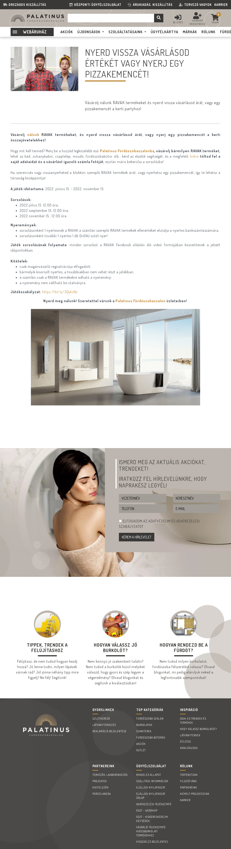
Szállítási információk (152, 781)
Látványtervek (190, 735)
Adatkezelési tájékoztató (153, 804)
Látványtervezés (104, 725)
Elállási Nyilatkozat (150, 787)
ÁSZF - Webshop (146, 810)
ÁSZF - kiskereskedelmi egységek (152, 819)
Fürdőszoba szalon (150, 718)
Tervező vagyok (198, 5)
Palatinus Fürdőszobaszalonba (127, 151)
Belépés (178, 22)
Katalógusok (189, 748)
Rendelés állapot (148, 774)
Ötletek (185, 741)
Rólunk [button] (208, 32)
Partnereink (188, 787)
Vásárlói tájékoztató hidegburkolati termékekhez (151, 831)
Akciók (141, 744)
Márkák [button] (190, 32)
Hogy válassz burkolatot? (198, 729)
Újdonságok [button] (88, 32)
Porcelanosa (101, 793)
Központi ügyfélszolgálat (98, 5)
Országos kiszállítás (27, 5)
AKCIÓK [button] (66, 32)
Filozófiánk (188, 781)
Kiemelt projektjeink (194, 793)
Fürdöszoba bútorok (150, 737)
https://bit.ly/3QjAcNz (60, 292)
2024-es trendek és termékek (193, 720)
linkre (194, 156)
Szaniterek (143, 731)
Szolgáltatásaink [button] (126, 32)
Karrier (221, 5)
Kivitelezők (100, 787)
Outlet (141, 750)
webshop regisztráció (198, 22)
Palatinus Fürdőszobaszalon (141, 301)
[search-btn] (158, 18)
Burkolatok (144, 725)
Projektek (99, 781)
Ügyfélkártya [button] (164, 32)
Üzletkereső (101, 718)
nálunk (33, 134)
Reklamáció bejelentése (109, 731)
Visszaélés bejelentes (152, 841)
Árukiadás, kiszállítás (153, 5)
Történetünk (189, 774)
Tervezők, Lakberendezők (110, 774)
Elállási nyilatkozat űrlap (150, 796)
